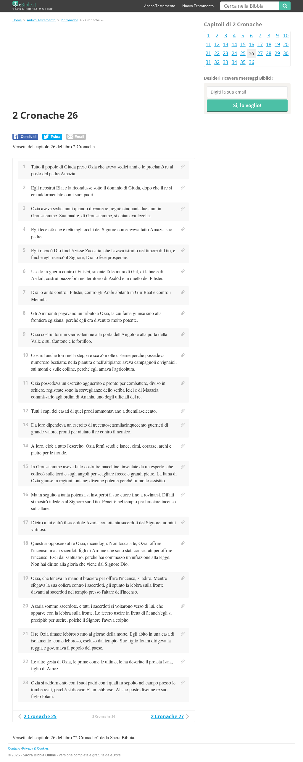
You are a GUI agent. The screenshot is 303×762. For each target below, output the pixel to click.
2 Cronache (69, 20)
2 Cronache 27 (167, 716)
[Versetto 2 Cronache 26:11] (182, 383)
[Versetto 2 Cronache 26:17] (182, 522)
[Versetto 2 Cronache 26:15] (182, 466)
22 (217, 53)
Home (17, 20)
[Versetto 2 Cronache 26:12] (182, 410)
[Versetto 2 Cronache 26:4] (182, 229)
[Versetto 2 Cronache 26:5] (182, 250)
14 (234, 44)
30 (286, 53)
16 (251, 44)
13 (225, 44)
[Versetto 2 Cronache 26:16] (182, 494)
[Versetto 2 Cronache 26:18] (182, 543)
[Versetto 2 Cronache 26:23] (182, 682)
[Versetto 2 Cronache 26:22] (182, 661)
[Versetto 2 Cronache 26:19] (182, 578)
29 (277, 53)
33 (225, 62)
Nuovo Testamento (198, 5)
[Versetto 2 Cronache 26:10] (182, 355)
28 (268, 53)
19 (277, 44)
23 (225, 53)
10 (286, 35)
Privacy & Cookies (35, 748)
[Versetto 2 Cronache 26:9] (182, 334)
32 (217, 62)
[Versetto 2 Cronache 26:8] (182, 313)
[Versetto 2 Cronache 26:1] (182, 166)
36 (251, 62)
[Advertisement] (103, 66)
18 (268, 44)
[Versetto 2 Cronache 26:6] (182, 271)
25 (243, 53)
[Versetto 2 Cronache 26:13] (182, 424)
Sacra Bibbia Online (32, 9)
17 (260, 44)
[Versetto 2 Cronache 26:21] (182, 633)
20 (286, 44)
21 (208, 53)
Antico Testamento (159, 5)
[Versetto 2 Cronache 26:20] (182, 606)
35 (243, 62)
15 (243, 44)
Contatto (14, 748)
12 (217, 44)
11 (208, 44)
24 (234, 53)
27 (260, 53)
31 (208, 62)
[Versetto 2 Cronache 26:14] (182, 445)
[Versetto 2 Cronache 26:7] (182, 292)
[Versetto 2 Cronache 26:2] (182, 187)
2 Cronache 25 (40, 716)
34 (234, 62)
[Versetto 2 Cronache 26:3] (182, 208)
